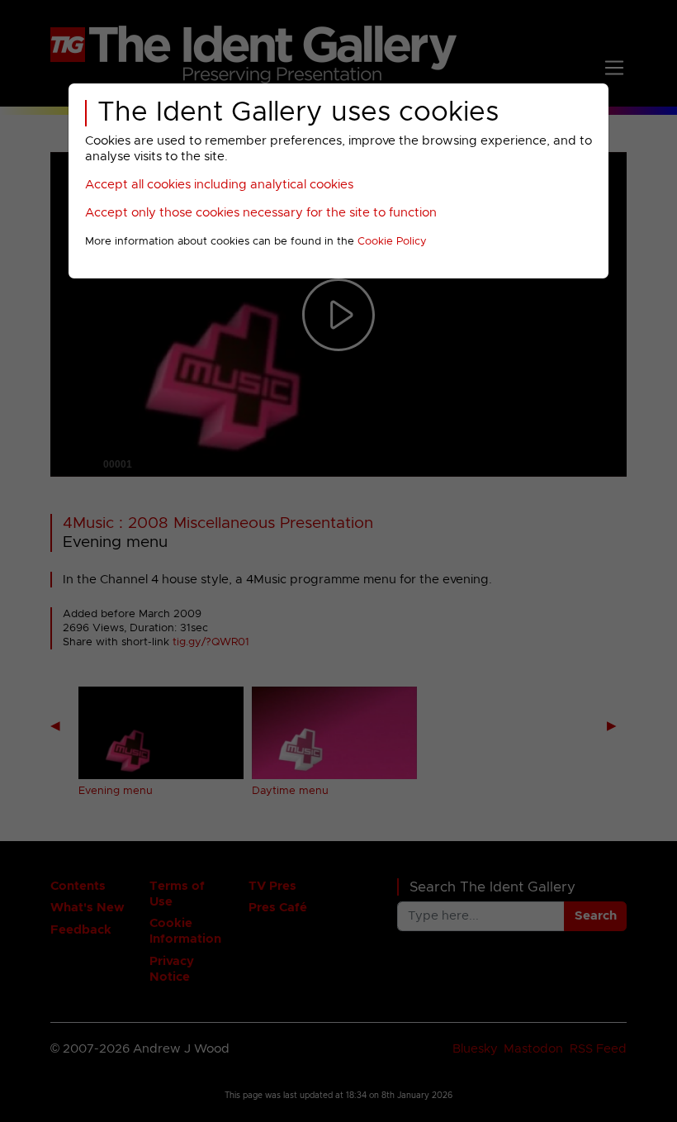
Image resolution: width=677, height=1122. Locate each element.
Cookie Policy (392, 241)
